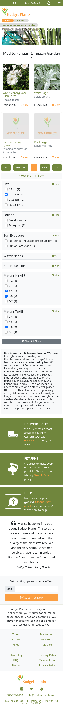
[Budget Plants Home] (16, 12)
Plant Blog (16, 655)
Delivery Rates (47, 655)
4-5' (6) (13, 322)
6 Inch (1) (14, 189)
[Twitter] (31, 689)
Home (7, 20)
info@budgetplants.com (41, 695)
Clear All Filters (32, 341)
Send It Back (41, 475)
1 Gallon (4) (16, 194)
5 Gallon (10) (16, 199)
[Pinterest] (41, 689)
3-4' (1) (13, 316)
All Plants (21, 20)
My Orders (47, 639)
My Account (47, 634)
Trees (15, 634)
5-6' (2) (13, 296)
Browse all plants (31, 176)
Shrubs (15, 639)
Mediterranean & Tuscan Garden (18, 25)
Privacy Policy (47, 665)
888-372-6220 (43, 502)
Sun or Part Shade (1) (22, 246)
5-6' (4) (13, 327)
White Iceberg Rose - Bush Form (15, 94)
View (25, 104)
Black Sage (40, 142)
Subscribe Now (33, 597)
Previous (21, 167)
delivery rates (32, 440)
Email (10, 588)
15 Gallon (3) (16, 205)
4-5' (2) (13, 291)
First (6, 167)
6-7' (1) (13, 301)
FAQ (15, 660)
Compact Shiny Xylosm (12, 143)
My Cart (47, 644)
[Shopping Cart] (59, 3)
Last (57, 167)
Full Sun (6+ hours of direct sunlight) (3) (33, 241)
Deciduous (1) (17, 220)
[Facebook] (22, 689)
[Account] (49, 3)
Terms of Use (47, 660)
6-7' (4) (13, 332)
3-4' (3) (13, 286)
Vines (15, 644)
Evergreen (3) (17, 225)
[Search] (14, 3)
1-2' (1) (13, 280)
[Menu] (4, 3)
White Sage (41, 93)
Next (45, 167)
